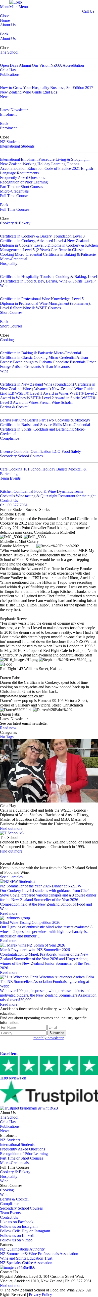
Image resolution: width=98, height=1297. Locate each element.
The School (9, 52)
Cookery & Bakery (15, 223)
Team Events (10, 478)
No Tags (7, 737)
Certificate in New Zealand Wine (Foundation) (37, 384)
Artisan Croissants (26, 366)
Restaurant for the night (76, 496)
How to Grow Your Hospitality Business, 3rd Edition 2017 (46, 87)
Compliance (9, 438)
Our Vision (41, 65)
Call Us (88, 11)
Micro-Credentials (14, 191)
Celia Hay (8, 70)
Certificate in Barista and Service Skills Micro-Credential (45, 424)
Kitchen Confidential (16, 491)
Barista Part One (13, 420)
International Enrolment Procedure (27, 159)
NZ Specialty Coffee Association (26, 1263)
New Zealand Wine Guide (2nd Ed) (28, 92)
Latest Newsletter (14, 110)
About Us (8, 25)
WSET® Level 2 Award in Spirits (53, 398)
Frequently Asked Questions (22, 177)
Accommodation (13, 168)
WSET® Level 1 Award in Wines (42, 393)
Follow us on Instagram (18, 1226)
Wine (4, 286)
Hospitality (8, 263)
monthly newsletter (48, 1038)
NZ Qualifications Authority (22, 1249)
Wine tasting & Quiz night (36, 496)
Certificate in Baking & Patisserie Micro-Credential (40, 353)
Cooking (7, 340)
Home (5, 20)
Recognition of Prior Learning (24, 182)
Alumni (25, 65)
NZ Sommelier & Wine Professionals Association (39, 1254)
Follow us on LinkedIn (18, 1235)
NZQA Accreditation (67, 65)
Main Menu (18, 7)
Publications (9, 74)
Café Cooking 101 (14, 469)
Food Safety (71, 451)
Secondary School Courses (21, 456)
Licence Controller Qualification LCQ (30, 451)
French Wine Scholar (56, 402)
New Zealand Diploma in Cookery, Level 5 (44, 243)
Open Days (9, 65)
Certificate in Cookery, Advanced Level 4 (33, 241)
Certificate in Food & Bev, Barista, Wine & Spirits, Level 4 (49, 281)
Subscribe (57, 1033)
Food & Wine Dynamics (53, 491)
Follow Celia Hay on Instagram (25, 1231)
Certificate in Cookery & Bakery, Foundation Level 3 (42, 236)
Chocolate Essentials (69, 362)
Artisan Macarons (55, 366)
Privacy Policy (40, 1294)
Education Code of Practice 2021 (53, 168)
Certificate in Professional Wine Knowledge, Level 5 (42, 299)
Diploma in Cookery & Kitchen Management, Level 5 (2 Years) (49, 247)
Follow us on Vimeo (16, 1240)
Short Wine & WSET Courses (37, 308)
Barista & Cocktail (14, 407)
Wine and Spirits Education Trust (26, 1258)
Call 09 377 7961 (14, 505)
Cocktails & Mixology (72, 420)
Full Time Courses (14, 196)
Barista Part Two (40, 420)
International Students (17, 146)
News (4, 97)
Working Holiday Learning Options (51, 164)
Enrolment (8, 114)
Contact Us (9, 500)
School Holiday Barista (48, 469)
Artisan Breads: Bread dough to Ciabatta (44, 359)
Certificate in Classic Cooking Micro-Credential (41, 252)
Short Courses (11, 312)
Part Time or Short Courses (21, 186)
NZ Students (10, 141)
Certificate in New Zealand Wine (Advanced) (47, 386)
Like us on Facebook (16, 1222)
